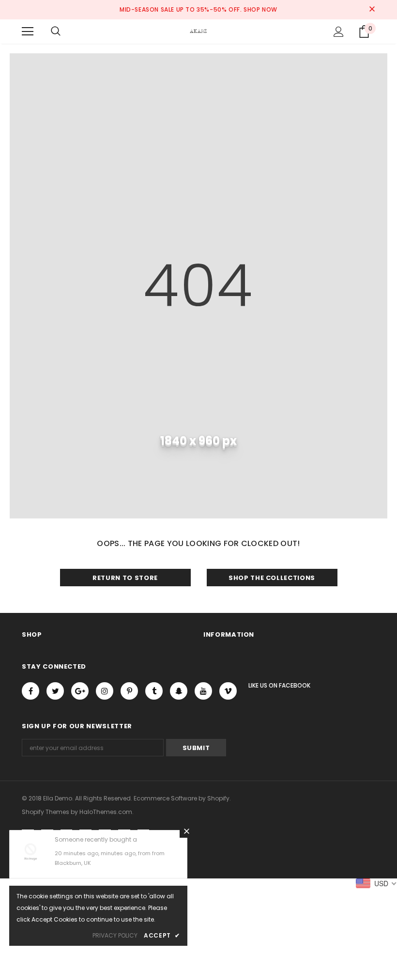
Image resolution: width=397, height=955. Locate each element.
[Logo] (198, 31)
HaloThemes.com (105, 812)
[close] (372, 10)
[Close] (186, 831)
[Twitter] (55, 691)
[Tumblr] (154, 691)
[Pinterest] (129, 691)
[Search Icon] (56, 31)
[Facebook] (30, 691)
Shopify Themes (45, 812)
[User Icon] (339, 32)
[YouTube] (203, 691)
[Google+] (80, 691)
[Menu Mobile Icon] (27, 31)
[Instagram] (104, 691)
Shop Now (260, 9)
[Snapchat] (178, 691)
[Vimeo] (228, 691)
